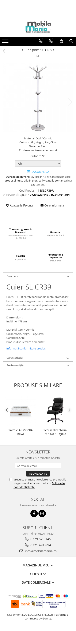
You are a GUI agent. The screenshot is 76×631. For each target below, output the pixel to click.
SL (38, 56)
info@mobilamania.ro (40, 551)
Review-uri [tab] (15, 365)
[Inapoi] (3, 51)
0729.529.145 (40, 539)
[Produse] (6, 42)
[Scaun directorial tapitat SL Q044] (55, 411)
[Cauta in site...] (71, 41)
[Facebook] (34, 513)
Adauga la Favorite (21, 205)
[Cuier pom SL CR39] (38, 97)
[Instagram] (42, 513)
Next (69, 102)
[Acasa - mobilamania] (38, 26)
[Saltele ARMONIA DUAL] (20, 411)
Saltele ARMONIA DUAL (20, 432)
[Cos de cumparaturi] (61, 41)
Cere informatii (53, 205)
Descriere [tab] (12, 276)
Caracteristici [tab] (15, 358)
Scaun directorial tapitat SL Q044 (55, 432)
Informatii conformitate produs (26, 348)
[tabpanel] (38, 97)
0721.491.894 (40, 545)
